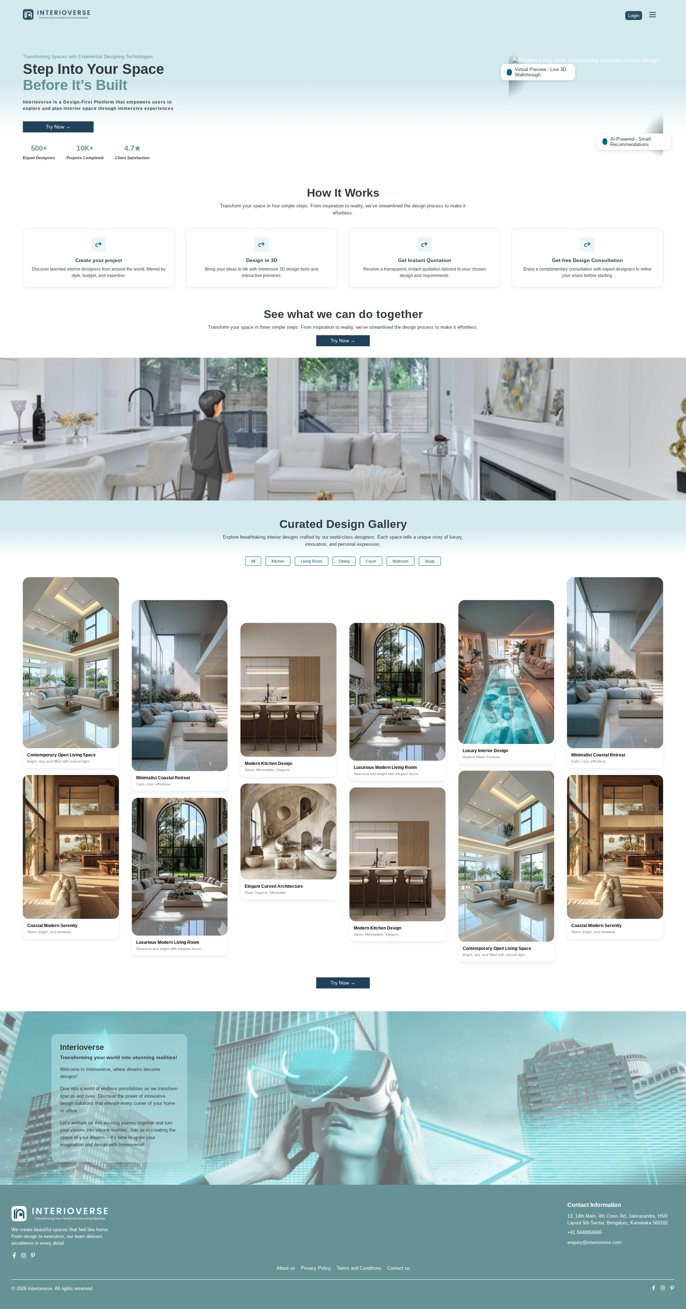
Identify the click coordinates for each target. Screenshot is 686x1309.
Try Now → (58, 127)
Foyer (371, 561)
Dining (344, 561)
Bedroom (400, 561)
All (253, 561)
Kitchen (278, 561)
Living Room (311, 561)
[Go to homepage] (60, 18)
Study (430, 561)
